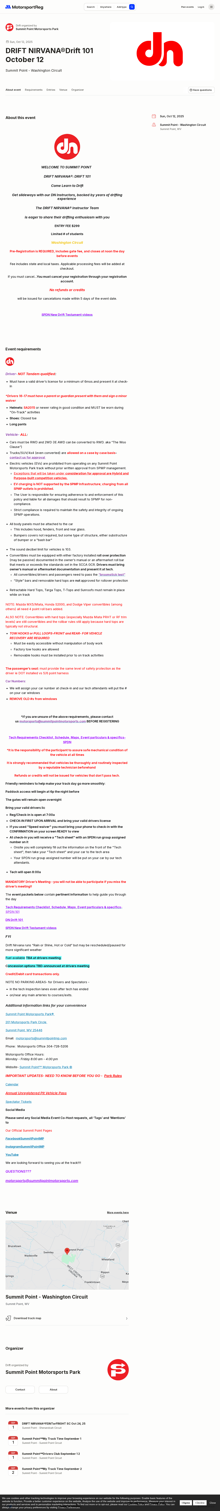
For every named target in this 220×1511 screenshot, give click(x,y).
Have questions (202, 89)
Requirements (33, 89)
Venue (63, 89)
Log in (201, 6)
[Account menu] (211, 7)
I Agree (186, 1502)
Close (213, 1502)
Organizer (77, 89)
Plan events (187, 6)
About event (13, 89)
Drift (18, 25)
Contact (20, 1389)
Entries (51, 89)
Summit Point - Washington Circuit (34, 70)
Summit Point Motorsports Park (37, 29)
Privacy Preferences (69, 1507)
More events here (118, 1212)
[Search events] (132, 7)
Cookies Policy (136, 1504)
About (53, 1389)
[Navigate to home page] (24, 6)
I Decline (200, 1502)
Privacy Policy (157, 1504)
